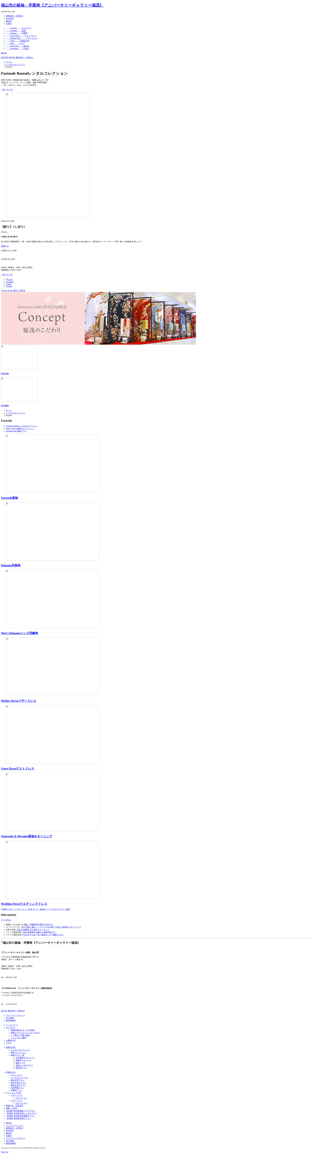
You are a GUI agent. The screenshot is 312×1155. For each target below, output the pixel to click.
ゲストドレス (16, 1100)
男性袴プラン (21, 1068)
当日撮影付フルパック (25, 1058)
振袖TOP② (10, 1047)
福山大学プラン (17, 1080)
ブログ (9, 1043)
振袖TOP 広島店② (14, 1106)
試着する (5, 246)
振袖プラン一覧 (17, 1055)
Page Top (4, 1152)
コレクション (16, 1075)
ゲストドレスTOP (13, 1093)
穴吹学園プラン (17, 1088)
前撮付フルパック (23, 1060)
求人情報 (10, 1018)
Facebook (9, 282)
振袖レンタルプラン (24, 1065)
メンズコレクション (19, 1077)
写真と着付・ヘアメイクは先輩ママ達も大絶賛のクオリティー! (53, 927)
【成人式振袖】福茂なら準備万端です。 (39, 932)
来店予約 (10, 18)
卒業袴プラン (16, 1090)
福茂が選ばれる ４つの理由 (23, 1030)
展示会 (4, 53)
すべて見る (6, 920)
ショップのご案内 (18, 1038)
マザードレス (16, 1095)
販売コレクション (18, 1052)
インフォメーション (14, 1125)
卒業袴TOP (10, 1072)
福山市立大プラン (18, 1085)
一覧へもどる (7, 90)
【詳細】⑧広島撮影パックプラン (20, 1111)
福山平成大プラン (18, 1083)
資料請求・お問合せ (14, 16)
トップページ (12, 1025)
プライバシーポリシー (15, 1015)
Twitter (8, 284)
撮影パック (20, 1063)
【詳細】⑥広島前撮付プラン (18, 1118)
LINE (10, 280)
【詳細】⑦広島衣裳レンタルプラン (21, 1113)
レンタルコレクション (20, 1050)
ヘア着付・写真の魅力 (20, 1035)
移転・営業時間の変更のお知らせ (38, 924)
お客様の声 (11, 1040)
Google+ (9, 286)
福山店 (9, 21)
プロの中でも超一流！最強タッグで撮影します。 (43, 935)
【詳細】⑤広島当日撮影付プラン (20, 1116)
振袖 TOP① (11, 1108)
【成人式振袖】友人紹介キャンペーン (32, 930)
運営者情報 (11, 1020)
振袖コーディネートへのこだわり (25, 1033)
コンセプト (11, 1028)
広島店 (9, 24)
